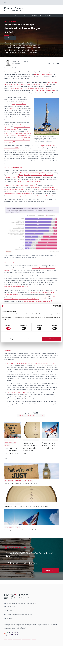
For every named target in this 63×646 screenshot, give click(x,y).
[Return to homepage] (14, 9)
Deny (11, 339)
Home (6, 21)
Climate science (9, 440)
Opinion (13, 21)
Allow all (51, 339)
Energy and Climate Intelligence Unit (19, 614)
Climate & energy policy (26, 415)
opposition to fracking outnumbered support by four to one (34, 173)
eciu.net (10, 618)
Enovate (55, 624)
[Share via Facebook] (53, 63)
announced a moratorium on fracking (29, 181)
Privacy (10, 639)
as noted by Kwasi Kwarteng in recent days (17, 193)
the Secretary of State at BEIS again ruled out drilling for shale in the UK (31, 88)
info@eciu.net (11, 607)
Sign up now (50, 570)
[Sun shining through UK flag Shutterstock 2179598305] (50, 430)
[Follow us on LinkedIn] (40, 15)
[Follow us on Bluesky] (42, 15)
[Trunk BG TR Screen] (31, 430)
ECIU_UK (10, 610)
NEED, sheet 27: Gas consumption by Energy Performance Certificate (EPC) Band (31, 363)
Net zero (40, 415)
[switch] (24, 328)
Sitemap (34, 639)
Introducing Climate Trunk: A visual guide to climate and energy (30, 448)
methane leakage (42, 297)
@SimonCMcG (16, 63)
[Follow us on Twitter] (39, 15)
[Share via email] (58, 63)
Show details (54, 334)
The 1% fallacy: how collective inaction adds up (11, 450)
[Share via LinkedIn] (55, 63)
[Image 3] (12, 430)
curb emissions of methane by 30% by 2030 (37, 301)
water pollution (34, 187)
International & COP (10, 442)
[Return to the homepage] (16, 596)
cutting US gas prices (18, 104)
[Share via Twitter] (52, 63)
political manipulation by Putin (43, 74)
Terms (5, 639)
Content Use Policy (26, 639)
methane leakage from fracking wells (15, 286)
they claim (12, 108)
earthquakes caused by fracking (47, 189)
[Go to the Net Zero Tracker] (11, 634)
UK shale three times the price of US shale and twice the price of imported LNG (17, 140)
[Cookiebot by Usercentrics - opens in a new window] (54, 306)
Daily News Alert (55, 15)
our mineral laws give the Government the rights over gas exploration (30, 196)
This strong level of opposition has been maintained (19, 185)
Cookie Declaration (17, 639)
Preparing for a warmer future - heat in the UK (49, 445)
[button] (5, 2)
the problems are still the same (45, 90)
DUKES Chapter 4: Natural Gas (16, 392)
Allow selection (31, 339)
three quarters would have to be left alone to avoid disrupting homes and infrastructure (17, 133)
